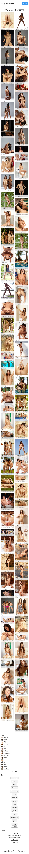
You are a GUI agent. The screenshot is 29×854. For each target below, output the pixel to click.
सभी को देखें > (15, 771)
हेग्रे (9, 3)
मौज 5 (5, 746)
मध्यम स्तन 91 (14, 778)
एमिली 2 (5, 758)
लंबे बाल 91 (14, 781)
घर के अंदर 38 (14, 817)
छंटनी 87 (14, 814)
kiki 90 (14, 784)
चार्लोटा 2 (6, 751)
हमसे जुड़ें (25, 3)
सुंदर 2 (5, 762)
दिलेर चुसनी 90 (14, 791)
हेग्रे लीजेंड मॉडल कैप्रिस (14, 837)
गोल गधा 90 (14, 788)
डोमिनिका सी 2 (7, 755)
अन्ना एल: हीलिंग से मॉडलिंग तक (14, 835)
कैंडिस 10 (6, 744)
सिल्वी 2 (5, 767)
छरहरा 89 (14, 801)
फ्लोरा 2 (5, 760)
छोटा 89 (14, 804)
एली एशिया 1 (6, 769)
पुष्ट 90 (14, 794)
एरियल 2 (5, 749)
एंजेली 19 (6, 742)
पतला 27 (14, 824)
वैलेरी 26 (5, 740)
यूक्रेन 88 (14, 807)
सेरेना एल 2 (6, 764)
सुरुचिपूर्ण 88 (14, 811)
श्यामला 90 (14, 798)
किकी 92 (6, 737)
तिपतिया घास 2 (7, 753)
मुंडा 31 (14, 821)
